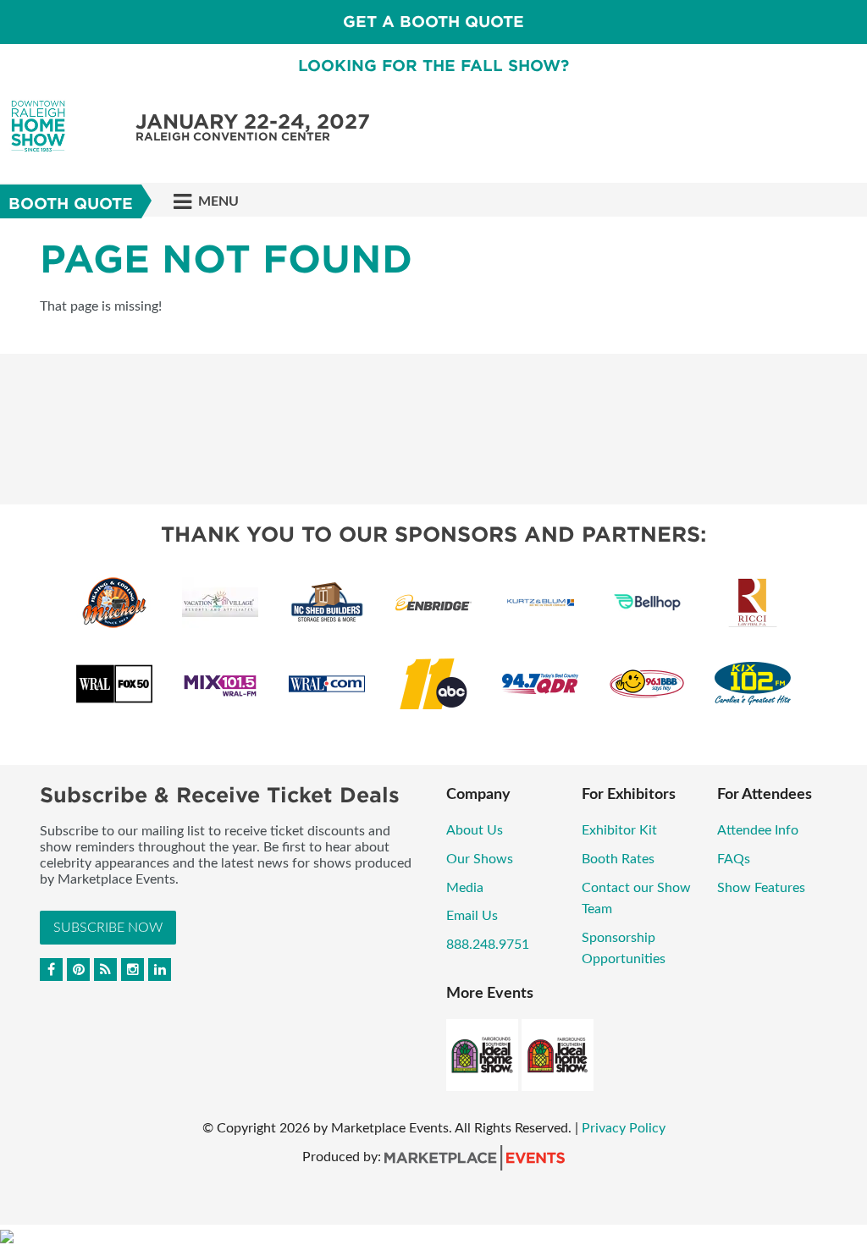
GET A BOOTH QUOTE (433, 21)
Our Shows (479, 859)
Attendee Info (757, 830)
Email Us (472, 916)
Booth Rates (618, 859)
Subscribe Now (108, 927)
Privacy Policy (623, 1128)
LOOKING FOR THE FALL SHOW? (433, 65)
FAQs (733, 859)
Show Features (761, 888)
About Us (474, 830)
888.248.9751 (487, 944)
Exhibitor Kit (619, 830)
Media (464, 888)
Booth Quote (70, 203)
